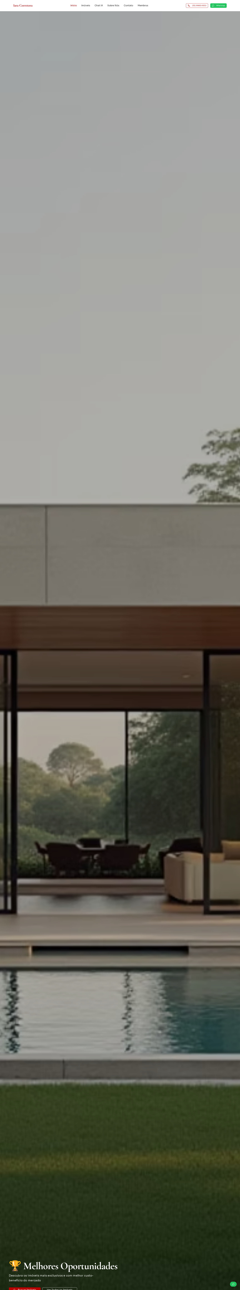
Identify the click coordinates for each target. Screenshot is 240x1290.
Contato (128, 5)
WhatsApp (220, 5)
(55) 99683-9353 (199, 5)
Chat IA (99, 5)
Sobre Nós (113, 5)
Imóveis (85, 5)
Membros (143, 5)
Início (73, 5)
